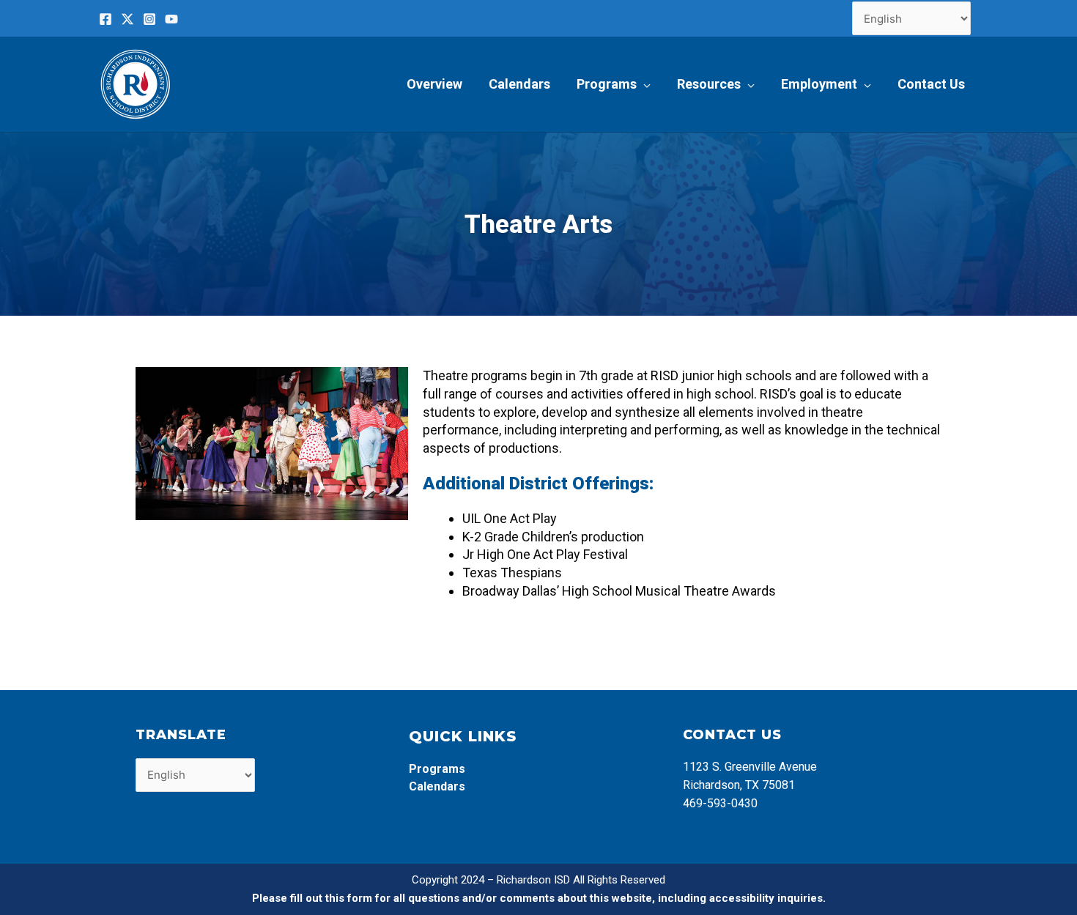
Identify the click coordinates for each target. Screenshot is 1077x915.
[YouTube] (171, 19)
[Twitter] (127, 19)
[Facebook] (105, 19)
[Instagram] (149, 19)
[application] (644, 84)
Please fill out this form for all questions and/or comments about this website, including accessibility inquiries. (539, 898)
